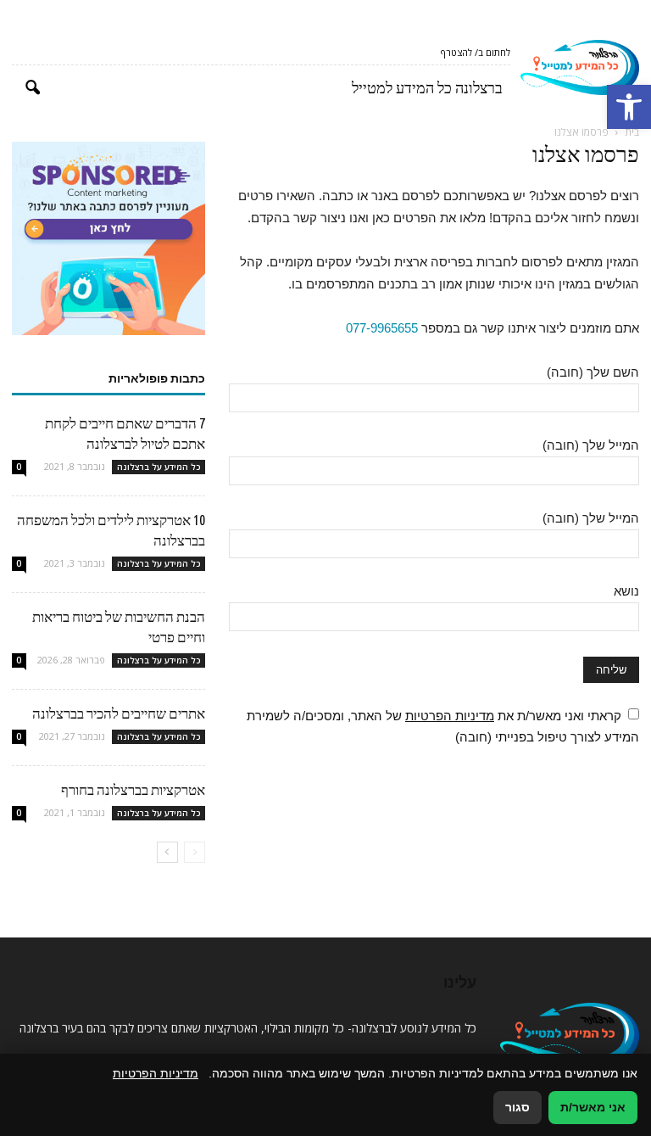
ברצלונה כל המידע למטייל (427, 87)
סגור (517, 1107)
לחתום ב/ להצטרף (475, 52)
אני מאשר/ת (593, 1107)
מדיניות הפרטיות (449, 715)
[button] (629, 107)
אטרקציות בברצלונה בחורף (133, 789)
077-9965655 (382, 328)
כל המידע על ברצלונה (158, 467)
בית (632, 132)
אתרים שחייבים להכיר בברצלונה (118, 713)
